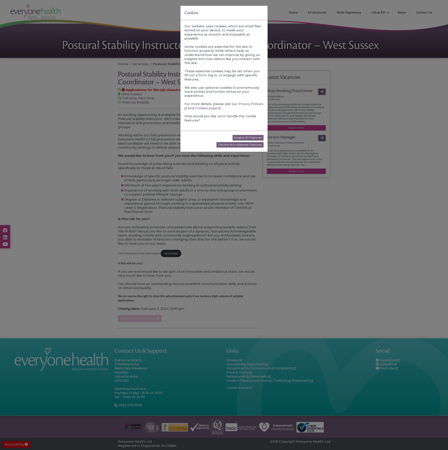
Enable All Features (248, 137)
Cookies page (206, 108)
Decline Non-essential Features (240, 144)
